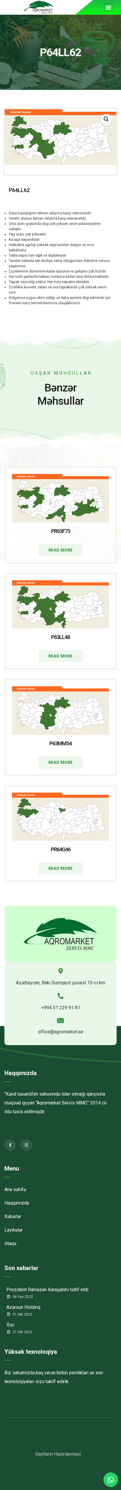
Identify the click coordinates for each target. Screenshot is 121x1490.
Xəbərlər (12, 1216)
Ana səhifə (15, 1189)
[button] (108, 7)
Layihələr (13, 1230)
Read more (60, 550)
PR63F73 (60, 531)
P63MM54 (60, 743)
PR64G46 (60, 849)
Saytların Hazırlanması (58, 1454)
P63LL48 (60, 637)
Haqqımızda (20, 1073)
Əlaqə (10, 1243)
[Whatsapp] (110, 1479)
